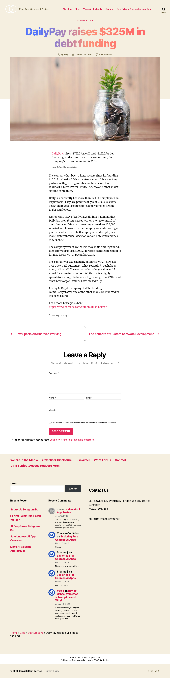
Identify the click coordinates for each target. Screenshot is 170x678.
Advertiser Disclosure (56, 460)
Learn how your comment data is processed (72, 439)
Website (52, 410)
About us (67, 9)
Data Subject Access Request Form (134, 9)
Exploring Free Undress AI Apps (66, 538)
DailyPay (57, 153)
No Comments (105, 54)
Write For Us (102, 460)
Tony (66, 54)
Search (13, 483)
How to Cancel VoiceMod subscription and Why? (66, 595)
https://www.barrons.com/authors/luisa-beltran (78, 307)
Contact (109, 9)
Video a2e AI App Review (69, 511)
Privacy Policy (52, 671)
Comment (54, 373)
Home (14, 632)
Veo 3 (60, 590)
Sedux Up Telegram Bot (24, 509)
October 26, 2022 (84, 54)
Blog (77, 9)
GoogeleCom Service (30, 671)
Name (52, 398)
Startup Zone (85, 20)
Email (89, 398)
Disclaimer (82, 460)
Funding (55, 315)
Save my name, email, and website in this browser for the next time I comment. (84, 423)
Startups (64, 315)
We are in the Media (92, 9)
